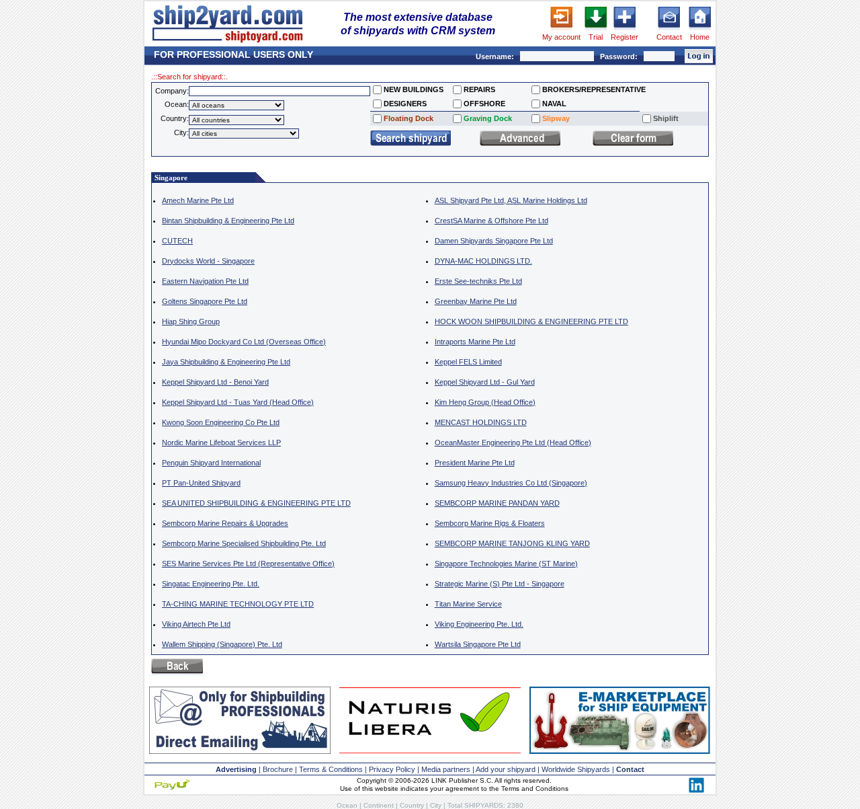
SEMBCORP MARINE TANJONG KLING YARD (512, 543)
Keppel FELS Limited (468, 362)
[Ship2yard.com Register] (624, 30)
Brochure (278, 769)
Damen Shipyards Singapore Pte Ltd (494, 241)
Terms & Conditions (331, 769)
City (435, 805)
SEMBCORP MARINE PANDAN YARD (497, 503)
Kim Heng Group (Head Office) (485, 402)
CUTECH (177, 241)
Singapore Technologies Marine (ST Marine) (506, 564)
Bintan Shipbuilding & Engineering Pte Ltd (228, 221)
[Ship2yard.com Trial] (596, 30)
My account (561, 37)
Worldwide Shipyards (576, 769)
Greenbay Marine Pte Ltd (476, 301)
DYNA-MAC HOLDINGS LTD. (483, 261)
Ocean (347, 805)
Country (412, 805)
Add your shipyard (505, 769)
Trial (596, 37)
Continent (378, 805)
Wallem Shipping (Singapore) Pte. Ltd (222, 644)
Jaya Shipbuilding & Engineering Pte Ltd (226, 362)
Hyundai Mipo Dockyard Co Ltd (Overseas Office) (244, 342)
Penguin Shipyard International (211, 463)
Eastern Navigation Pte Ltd (205, 281)
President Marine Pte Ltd (475, 463)
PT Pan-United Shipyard (201, 483)
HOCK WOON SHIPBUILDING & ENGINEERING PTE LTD (531, 321)
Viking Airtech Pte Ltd (196, 624)
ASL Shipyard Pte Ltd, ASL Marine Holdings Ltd (511, 200)
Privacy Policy (392, 769)
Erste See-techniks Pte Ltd (478, 281)
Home (700, 37)
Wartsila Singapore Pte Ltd (478, 644)
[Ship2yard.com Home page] (227, 42)
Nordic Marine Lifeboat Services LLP (221, 442)
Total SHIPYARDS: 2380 (485, 805)
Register (624, 37)
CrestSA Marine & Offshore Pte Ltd (491, 221)
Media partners (445, 769)
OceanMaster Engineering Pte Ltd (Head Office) (513, 442)
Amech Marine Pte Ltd (198, 200)
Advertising (236, 769)
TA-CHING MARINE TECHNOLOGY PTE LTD (238, 604)
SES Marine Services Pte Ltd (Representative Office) (248, 564)
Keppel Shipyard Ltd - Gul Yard (485, 382)
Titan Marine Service (468, 604)
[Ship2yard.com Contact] (669, 30)
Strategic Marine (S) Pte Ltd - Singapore (499, 584)
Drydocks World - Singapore (208, 261)
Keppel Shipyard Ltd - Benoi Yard (215, 382)
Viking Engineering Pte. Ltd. (479, 624)
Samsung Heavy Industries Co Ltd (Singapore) (511, 483)
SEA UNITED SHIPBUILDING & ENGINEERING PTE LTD (256, 503)
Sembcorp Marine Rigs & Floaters (490, 523)
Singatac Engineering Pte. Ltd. (210, 584)
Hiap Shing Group (191, 321)
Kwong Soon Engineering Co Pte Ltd (221, 422)
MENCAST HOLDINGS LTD (481, 422)
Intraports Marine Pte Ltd (475, 342)
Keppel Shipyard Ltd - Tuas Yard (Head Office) (238, 402)
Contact (669, 37)
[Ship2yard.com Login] (561, 30)
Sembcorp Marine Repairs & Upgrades (225, 523)
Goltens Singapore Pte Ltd (204, 301)
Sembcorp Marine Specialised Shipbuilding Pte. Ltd (244, 543)
